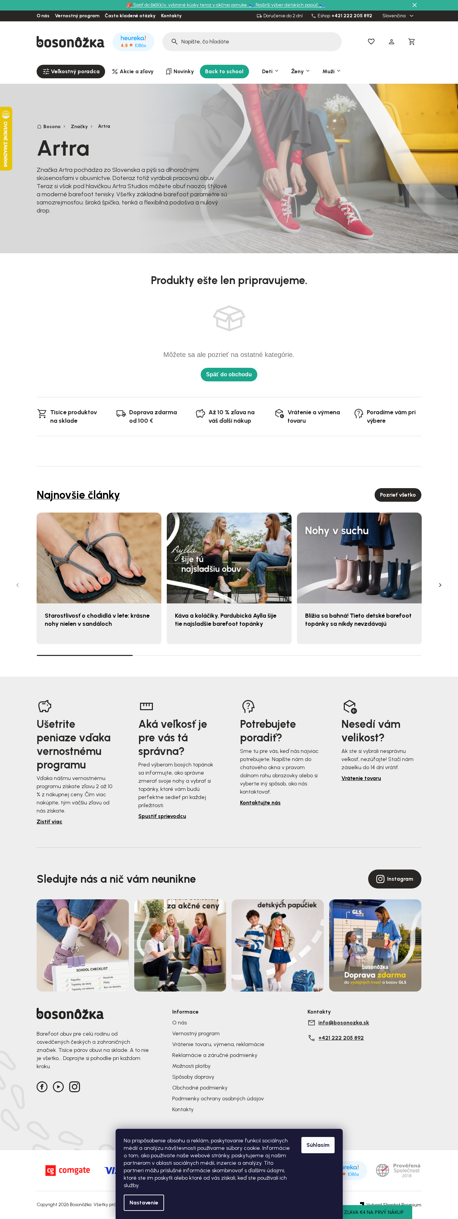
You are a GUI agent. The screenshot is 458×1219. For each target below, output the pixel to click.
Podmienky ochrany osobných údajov (218, 1098)
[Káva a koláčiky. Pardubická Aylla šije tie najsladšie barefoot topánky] (229, 558)
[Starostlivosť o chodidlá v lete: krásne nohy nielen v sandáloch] (99, 558)
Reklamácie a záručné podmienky (214, 1055)
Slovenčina (394, 16)
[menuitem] (71, 71)
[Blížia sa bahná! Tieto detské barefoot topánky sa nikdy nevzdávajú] (359, 558)
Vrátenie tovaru (361, 778)
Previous (17, 585)
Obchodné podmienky (199, 1087)
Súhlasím (318, 1145)
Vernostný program (77, 16)
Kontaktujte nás (260, 802)
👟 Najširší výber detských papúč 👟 (287, 5)
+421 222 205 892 (352, 16)
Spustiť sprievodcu (162, 816)
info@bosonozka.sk (343, 1022)
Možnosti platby (191, 1066)
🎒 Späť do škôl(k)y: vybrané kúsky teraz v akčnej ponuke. (187, 5)
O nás (43, 16)
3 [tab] (277, 655)
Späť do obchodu (229, 374)
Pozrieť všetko (398, 495)
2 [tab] (181, 655)
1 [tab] (85, 655)
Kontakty (171, 16)
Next (440, 585)
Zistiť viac (49, 821)
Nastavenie (144, 1202)
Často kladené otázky (130, 16)
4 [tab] (373, 655)
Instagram (400, 879)
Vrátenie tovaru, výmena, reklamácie (218, 1044)
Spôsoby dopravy (193, 1077)
